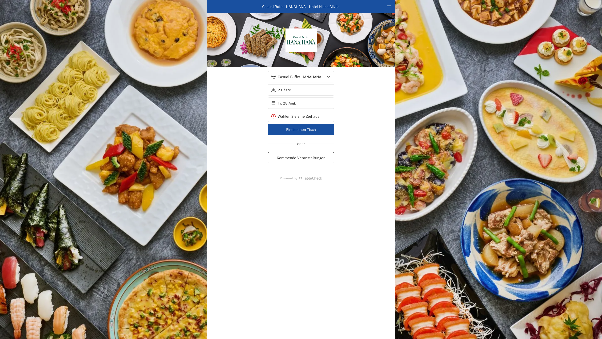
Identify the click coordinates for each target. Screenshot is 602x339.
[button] (301, 76)
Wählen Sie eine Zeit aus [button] (298, 116)
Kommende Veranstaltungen (301, 157)
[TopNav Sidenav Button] (389, 6)
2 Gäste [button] (284, 90)
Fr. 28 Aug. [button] (287, 103)
